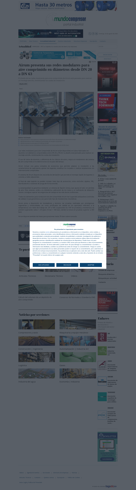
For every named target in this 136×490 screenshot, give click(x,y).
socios (48, 232)
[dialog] (68, 245)
